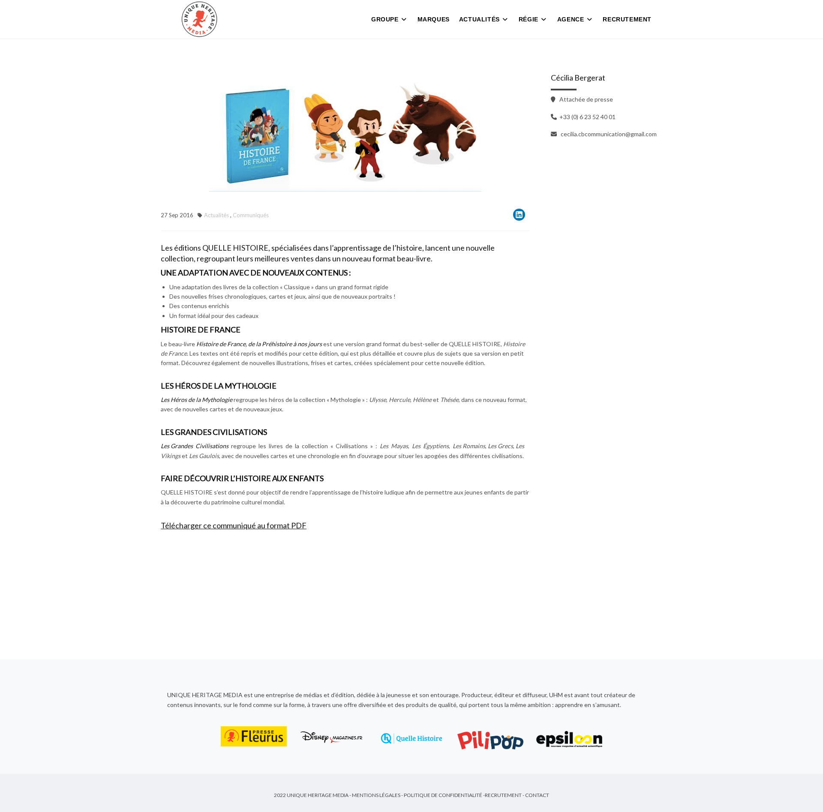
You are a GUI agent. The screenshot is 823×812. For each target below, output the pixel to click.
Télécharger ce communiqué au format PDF (233, 525)
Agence (570, 19)
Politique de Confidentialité (443, 795)
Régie (528, 19)
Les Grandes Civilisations (194, 445)
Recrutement (627, 19)
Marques (434, 19)
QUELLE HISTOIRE (235, 247)
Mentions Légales (376, 795)
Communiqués (251, 215)
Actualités (479, 19)
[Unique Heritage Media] (199, 19)
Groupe (385, 19)
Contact (537, 795)
